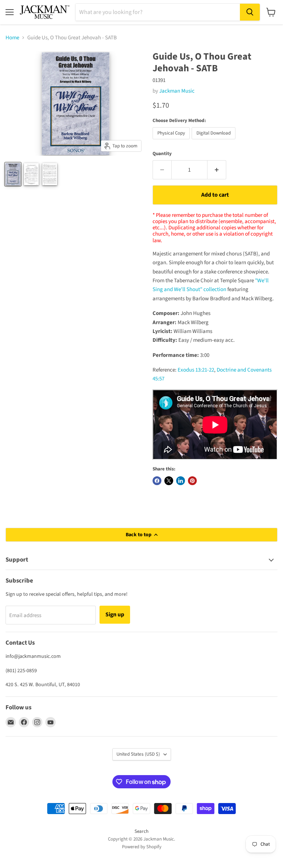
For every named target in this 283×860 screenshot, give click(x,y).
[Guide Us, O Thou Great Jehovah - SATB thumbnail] (31, 174)
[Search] (250, 12)
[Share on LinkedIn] (180, 480)
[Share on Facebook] (157, 480)
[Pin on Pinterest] (192, 480)
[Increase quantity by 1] (216, 169)
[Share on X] (168, 480)
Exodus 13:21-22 (196, 370)
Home (12, 38)
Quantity (162, 154)
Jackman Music (177, 91)
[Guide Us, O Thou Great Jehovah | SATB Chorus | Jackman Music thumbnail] (13, 174)
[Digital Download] (214, 141)
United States (138, 754)
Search (141, 831)
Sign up (114, 614)
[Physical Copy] (172, 141)
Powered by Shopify (141, 846)
